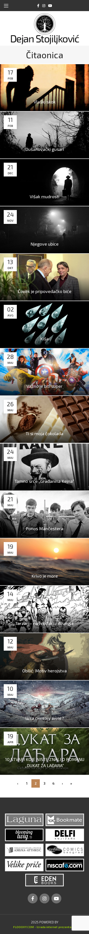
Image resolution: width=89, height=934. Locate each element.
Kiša (44, 338)
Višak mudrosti (44, 196)
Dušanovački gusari (44, 149)
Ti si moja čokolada (44, 433)
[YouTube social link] (50, 5)
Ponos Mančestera (44, 528)
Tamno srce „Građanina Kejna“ (44, 481)
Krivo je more (44, 576)
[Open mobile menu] (6, 6)
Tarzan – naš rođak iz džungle (44, 623)
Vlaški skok (45, 101)
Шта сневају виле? (44, 718)
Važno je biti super (44, 386)
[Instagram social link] (44, 5)
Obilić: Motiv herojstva (44, 670)
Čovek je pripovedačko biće (44, 291)
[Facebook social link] (38, 5)
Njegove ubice (44, 244)
